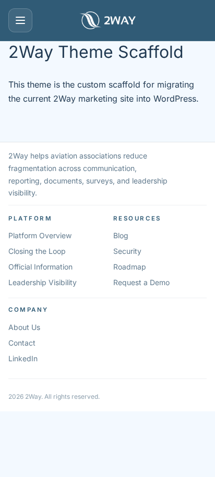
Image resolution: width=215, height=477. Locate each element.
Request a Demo (141, 282)
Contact (21, 342)
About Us (24, 327)
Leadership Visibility (42, 282)
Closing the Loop (37, 251)
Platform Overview (39, 235)
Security (127, 251)
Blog (120, 235)
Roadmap (129, 266)
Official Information (40, 266)
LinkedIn (23, 358)
